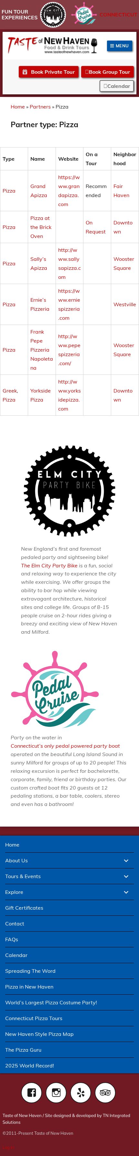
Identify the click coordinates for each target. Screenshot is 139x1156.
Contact (14, 923)
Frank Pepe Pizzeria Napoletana (41, 349)
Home (18, 106)
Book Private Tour (52, 72)
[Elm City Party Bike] (53, 15)
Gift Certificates (24, 908)
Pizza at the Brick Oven (40, 227)
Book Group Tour (109, 72)
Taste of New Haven (22, 1115)
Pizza (9, 190)
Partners (40, 106)
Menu (121, 45)
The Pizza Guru (23, 1050)
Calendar (118, 86)
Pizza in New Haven (29, 986)
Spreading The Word (30, 971)
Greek (10, 390)
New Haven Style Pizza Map (39, 1034)
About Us (16, 860)
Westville (124, 304)
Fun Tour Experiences (19, 14)
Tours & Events (23, 876)
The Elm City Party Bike (49, 565)
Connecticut (118, 14)
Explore (14, 892)
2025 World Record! (29, 1065)
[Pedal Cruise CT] (84, 13)
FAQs (11, 939)
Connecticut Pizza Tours (33, 1018)
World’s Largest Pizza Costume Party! (51, 1002)
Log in (8, 1147)
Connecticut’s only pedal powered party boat (65, 746)
